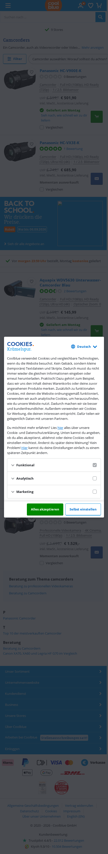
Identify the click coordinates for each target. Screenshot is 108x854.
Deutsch (84, 346)
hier (60, 427)
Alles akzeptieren (45, 509)
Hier (24, 447)
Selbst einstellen (83, 509)
